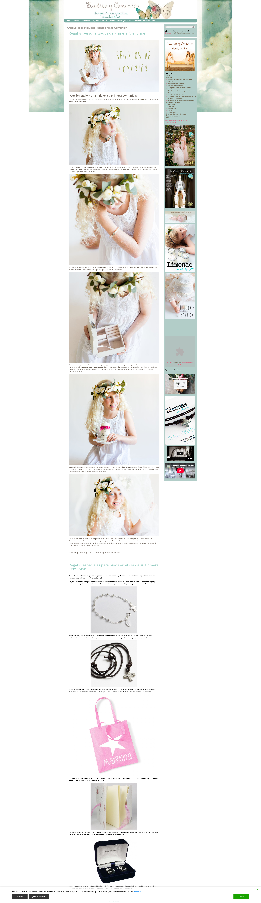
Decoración (172, 108)
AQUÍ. (97, 545)
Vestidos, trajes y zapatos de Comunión (181, 100)
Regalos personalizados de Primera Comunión (107, 33)
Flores (170, 110)
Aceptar (241, 897)
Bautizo (77, 21)
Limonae (141, 99)
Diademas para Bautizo (176, 83)
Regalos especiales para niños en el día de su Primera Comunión (114, 567)
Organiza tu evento (100, 21)
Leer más (137, 892)
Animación (171, 104)
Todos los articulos (142, 21)
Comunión (86, 21)
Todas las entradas (173, 116)
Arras (69, 21)
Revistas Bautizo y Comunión (121, 21)
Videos (155, 21)
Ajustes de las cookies (39, 897)
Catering (171, 106)
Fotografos (172, 112)
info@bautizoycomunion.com (184, 33)
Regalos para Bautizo (175, 85)
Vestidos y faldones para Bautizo (179, 87)
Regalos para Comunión (176, 95)
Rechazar (20, 897)
